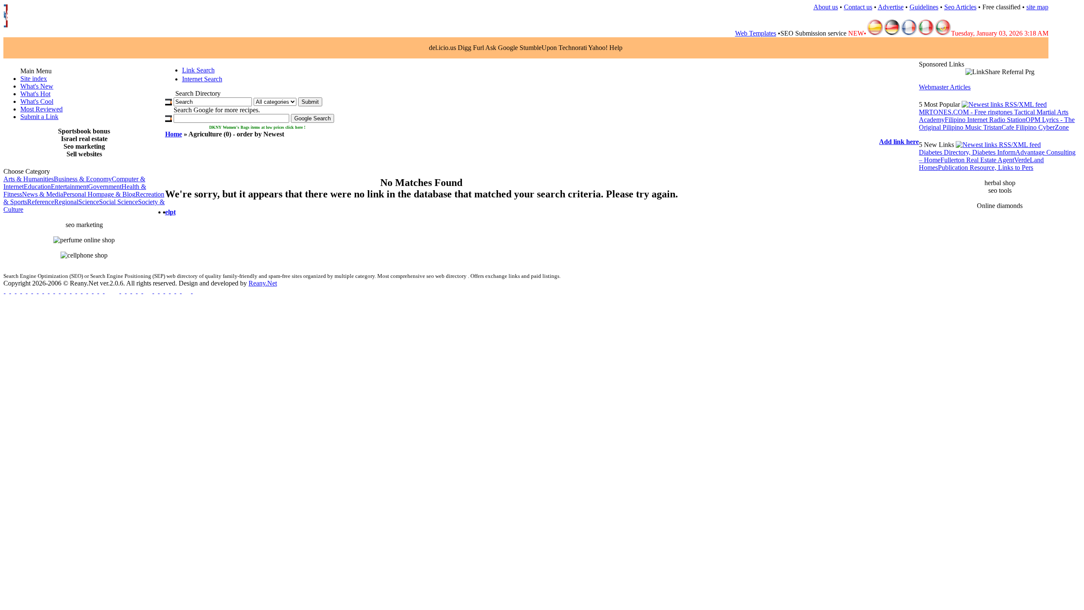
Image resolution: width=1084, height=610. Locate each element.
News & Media (42, 194)
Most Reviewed (41, 109)
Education (37, 186)
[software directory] (15, 290)
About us (825, 7)
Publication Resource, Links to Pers (985, 167)
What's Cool (36, 101)
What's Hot (35, 93)
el (167, 212)
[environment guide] (43, 290)
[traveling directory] (164, 290)
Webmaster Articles (945, 87)
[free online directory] (59, 290)
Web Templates (755, 33)
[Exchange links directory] (48, 290)
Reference (40, 201)
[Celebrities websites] (21, 290)
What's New (36, 86)
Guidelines (924, 7)
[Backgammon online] (175, 290)
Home (173, 134)
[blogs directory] (26, 290)
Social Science (118, 201)
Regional (66, 201)
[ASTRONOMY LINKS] (192, 290)
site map (1037, 7)
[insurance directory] (120, 290)
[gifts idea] (54, 290)
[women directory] (92, 290)
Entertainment (69, 186)
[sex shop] (181, 290)
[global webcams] (125, 290)
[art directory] (32, 290)
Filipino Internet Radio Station (985, 119)
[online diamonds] (159, 290)
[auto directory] (87, 290)
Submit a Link (39, 116)
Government (105, 186)
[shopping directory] (76, 290)
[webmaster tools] (37, 290)
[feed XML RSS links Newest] (998, 144)
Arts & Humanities (28, 179)
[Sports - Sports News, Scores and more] (131, 290)
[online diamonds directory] (153, 290)
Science (88, 201)
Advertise (891, 7)
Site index (33, 78)
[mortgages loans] (10, 290)
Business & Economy (83, 179)
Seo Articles (960, 7)
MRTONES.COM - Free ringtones (966, 112)
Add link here (899, 141)
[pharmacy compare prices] (170, 290)
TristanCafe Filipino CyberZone (1026, 127)
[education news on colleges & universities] (103, 290)
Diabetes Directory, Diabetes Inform (967, 152)
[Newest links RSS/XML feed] (1004, 104)
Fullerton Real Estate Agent (977, 160)
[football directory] (137, 290)
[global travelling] (81, 290)
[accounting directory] (70, 290)
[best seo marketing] (4, 290)
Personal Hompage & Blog (99, 194)
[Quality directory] (142, 290)
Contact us (858, 7)
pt (173, 212)
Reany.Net (263, 283)
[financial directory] (65, 290)
